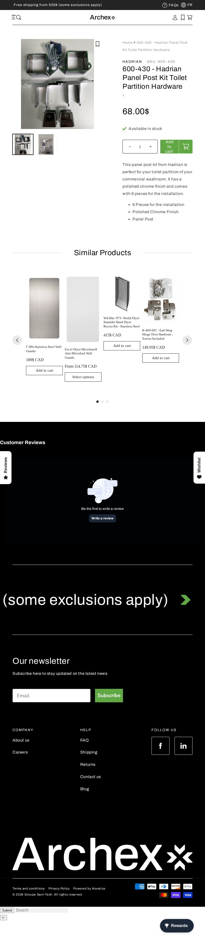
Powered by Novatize (89, 888)
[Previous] (17, 340)
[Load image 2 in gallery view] (46, 144)
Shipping (89, 752)
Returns (88, 764)
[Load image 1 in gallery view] (22, 144)
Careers (20, 752)
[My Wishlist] (183, 17)
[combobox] (41, 910)
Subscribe (109, 695)
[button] (15, 17)
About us (21, 740)
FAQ (84, 740)
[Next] (187, 340)
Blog (84, 789)
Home (128, 42)
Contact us (90, 777)
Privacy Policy (59, 888)
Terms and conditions (28, 888)
